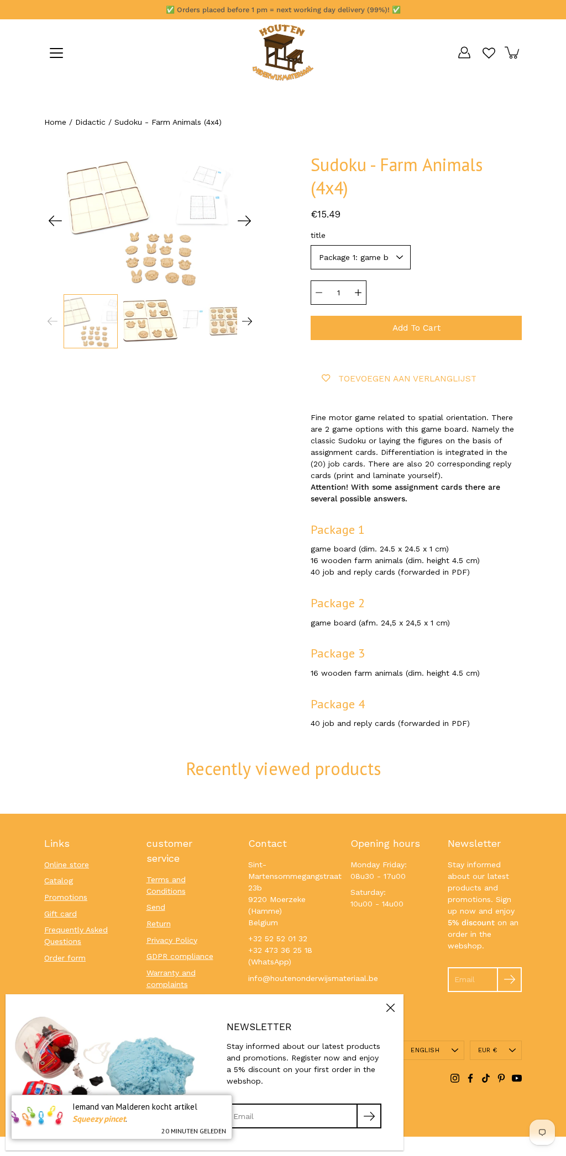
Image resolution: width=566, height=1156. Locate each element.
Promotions (65, 897)
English (425, 1050)
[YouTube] (517, 1078)
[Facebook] (470, 1078)
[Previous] (55, 221)
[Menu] (56, 53)
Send (155, 907)
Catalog (58, 880)
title (318, 235)
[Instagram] (455, 1078)
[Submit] (509, 979)
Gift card (60, 913)
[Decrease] (319, 292)
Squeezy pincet (98, 1118)
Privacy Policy (171, 940)
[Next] (244, 221)
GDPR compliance (179, 956)
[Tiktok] (486, 1078)
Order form (65, 957)
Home (55, 122)
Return (158, 923)
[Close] (390, 1007)
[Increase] (358, 292)
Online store (66, 864)
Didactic (90, 122)
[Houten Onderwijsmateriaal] (283, 52)
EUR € (487, 1050)
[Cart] (513, 52)
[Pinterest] (501, 1078)
